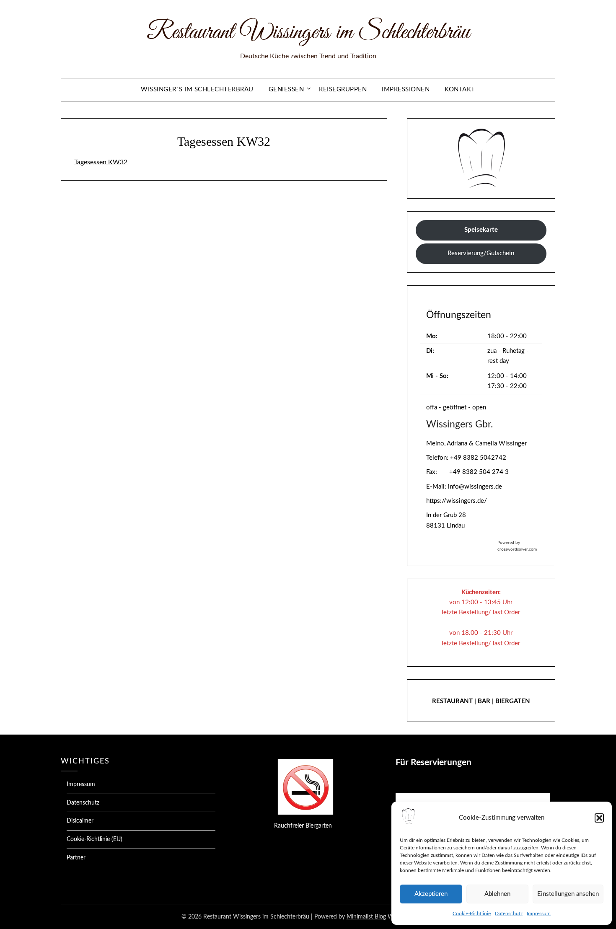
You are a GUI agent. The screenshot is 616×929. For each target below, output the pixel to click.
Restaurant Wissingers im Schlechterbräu (308, 33)
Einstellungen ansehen (568, 894)
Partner (76, 858)
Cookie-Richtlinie (472, 913)
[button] (599, 818)
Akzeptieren (431, 894)
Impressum (539, 913)
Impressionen (406, 89)
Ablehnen (497, 894)
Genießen (286, 89)
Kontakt (460, 89)
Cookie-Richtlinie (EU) (94, 839)
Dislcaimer (80, 821)
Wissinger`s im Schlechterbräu (197, 89)
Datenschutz (509, 913)
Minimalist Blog (366, 917)
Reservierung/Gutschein (481, 253)
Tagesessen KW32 (100, 162)
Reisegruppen (343, 89)
